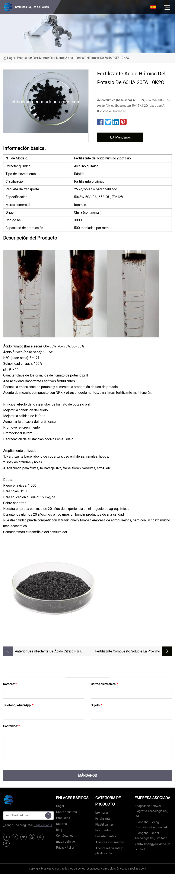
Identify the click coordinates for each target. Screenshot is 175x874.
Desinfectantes (105, 836)
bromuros (102, 812)
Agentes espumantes (110, 842)
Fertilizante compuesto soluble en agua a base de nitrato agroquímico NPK (119, 651)
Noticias (61, 824)
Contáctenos (64, 835)
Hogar (11, 58)
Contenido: (11, 726)
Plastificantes (104, 824)
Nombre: (10, 684)
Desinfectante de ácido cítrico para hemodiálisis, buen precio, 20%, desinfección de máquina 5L (54, 651)
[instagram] (40, 837)
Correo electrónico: (104, 684)
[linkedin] (15, 837)
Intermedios (103, 830)
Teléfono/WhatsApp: (18, 705)
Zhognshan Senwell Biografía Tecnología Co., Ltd (151, 811)
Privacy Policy (65, 847)
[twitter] (23, 837)
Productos (24, 58)
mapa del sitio (65, 841)
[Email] (48, 815)
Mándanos (123, 137)
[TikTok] (6, 843)
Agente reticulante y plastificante (109, 850)
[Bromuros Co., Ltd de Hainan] (24, 800)
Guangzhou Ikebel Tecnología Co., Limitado (151, 835)
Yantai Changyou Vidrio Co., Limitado (153, 846)
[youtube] (32, 837)
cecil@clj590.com (135, 868)
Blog (59, 830)
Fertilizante (40, 58)
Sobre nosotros (66, 812)
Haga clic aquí (43, 825)
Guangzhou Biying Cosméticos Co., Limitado (152, 824)
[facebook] (6, 837)
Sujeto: (96, 705)
